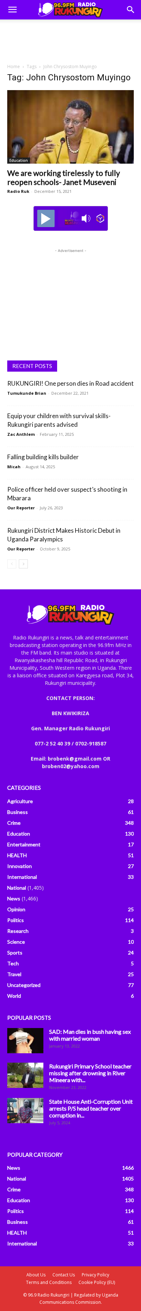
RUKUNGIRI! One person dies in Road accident (70, 383)
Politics (15, 920)
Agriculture (20, 801)
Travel (14, 974)
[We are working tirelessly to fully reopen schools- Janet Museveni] (70, 127)
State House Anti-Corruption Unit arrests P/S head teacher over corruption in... (91, 1108)
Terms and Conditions (49, 1282)
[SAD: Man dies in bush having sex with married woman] (25, 1040)
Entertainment (23, 844)
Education (18, 160)
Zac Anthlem (21, 434)
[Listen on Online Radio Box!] (100, 218)
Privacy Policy (95, 1275)
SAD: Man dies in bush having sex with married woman (90, 1035)
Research (18, 931)
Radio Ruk (18, 191)
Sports (14, 952)
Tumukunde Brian (26, 393)
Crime (14, 823)
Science (16, 942)
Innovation (19, 866)
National (16, 888)
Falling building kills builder (43, 457)
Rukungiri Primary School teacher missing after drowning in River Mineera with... (90, 1073)
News (13, 898)
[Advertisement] (70, 39)
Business (17, 812)
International (22, 877)
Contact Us (63, 1275)
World (14, 996)
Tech (13, 963)
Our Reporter (21, 507)
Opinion (16, 909)
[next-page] (23, 563)
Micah (14, 466)
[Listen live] (46, 218)
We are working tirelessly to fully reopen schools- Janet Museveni (63, 177)
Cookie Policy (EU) (96, 1282)
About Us (36, 1275)
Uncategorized (23, 985)
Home (13, 66)
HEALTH (17, 855)
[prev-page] (11, 563)
